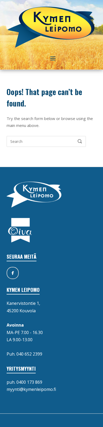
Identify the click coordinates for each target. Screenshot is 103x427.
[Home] (52, 26)
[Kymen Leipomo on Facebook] (13, 273)
